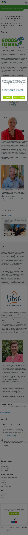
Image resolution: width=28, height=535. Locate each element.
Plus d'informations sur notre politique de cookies (14, 90)
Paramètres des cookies (14, 93)
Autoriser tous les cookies (19, 97)
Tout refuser (7, 97)
